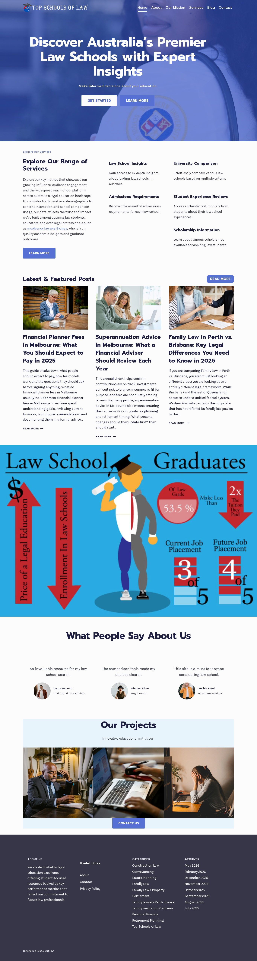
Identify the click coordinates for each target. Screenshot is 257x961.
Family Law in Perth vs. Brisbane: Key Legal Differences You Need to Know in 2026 (200, 349)
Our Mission (175, 7)
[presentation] (55, 308)
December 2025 (196, 878)
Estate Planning (144, 878)
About (156, 7)
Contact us (128, 823)
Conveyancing (143, 872)
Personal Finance (145, 914)
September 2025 (197, 896)
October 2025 (195, 890)
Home (142, 7)
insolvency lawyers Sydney (47, 228)
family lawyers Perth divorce (153, 902)
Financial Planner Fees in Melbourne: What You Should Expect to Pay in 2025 (53, 349)
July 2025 (192, 908)
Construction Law (145, 865)
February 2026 (195, 872)
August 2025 (194, 902)
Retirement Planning (148, 920)
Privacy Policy (90, 889)
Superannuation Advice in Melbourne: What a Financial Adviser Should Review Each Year (128, 353)
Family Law (140, 884)
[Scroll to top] (248, 954)
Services (196, 7)
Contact (225, 7)
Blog (211, 7)
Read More (32, 428)
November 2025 (196, 884)
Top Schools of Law (146, 926)
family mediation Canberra (152, 908)
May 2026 (192, 865)
